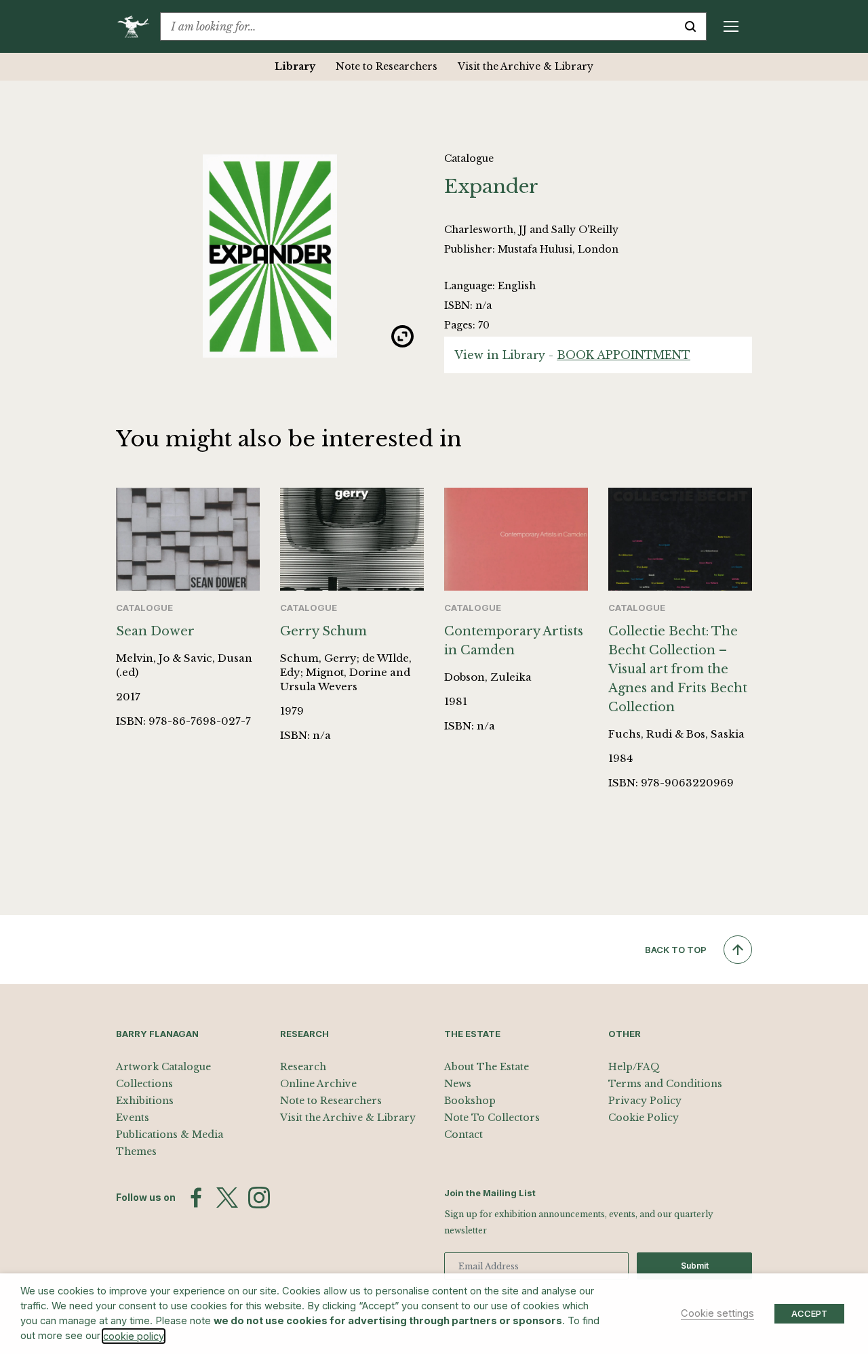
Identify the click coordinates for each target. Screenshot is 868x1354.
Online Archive (318, 1084)
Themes (136, 1151)
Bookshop (470, 1101)
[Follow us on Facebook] (196, 1197)
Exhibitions (145, 1101)
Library (295, 66)
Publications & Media (169, 1134)
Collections (144, 1084)
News (457, 1084)
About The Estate (486, 1067)
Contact (463, 1134)
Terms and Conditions (665, 1084)
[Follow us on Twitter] (227, 1197)
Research (303, 1067)
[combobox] (418, 26)
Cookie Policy (643, 1118)
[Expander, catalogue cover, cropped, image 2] (270, 256)
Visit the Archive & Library (525, 66)
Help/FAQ (634, 1067)
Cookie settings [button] (717, 1313)
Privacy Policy (645, 1101)
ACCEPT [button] (809, 1313)
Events (132, 1118)
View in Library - (572, 355)
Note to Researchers (386, 66)
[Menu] (731, 26)
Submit (695, 1266)
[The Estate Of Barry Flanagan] (138, 26)
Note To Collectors (492, 1118)
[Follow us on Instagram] (259, 1197)
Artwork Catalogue (163, 1067)
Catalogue (469, 158)
